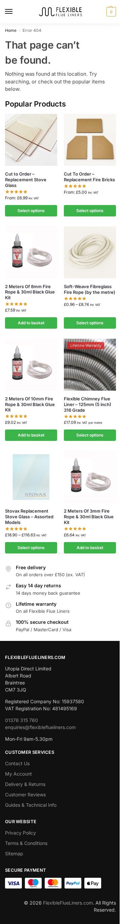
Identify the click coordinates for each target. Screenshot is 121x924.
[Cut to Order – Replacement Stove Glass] (31, 140)
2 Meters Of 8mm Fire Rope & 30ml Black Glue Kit (30, 292)
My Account (18, 774)
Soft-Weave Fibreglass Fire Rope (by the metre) (89, 289)
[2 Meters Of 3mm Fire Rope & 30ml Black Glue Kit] (90, 477)
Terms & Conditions (26, 843)
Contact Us (17, 763)
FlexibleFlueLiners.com (68, 903)
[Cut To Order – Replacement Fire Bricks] (90, 140)
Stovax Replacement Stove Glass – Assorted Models (29, 516)
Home (10, 30)
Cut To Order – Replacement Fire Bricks (89, 176)
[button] (110, 11)
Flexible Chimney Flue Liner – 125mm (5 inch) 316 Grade (87, 404)
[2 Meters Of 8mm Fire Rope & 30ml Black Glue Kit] (31, 252)
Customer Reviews (25, 794)
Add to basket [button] (31, 322)
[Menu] (15, 12)
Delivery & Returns (25, 784)
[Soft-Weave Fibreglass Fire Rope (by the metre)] (90, 252)
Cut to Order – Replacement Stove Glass (25, 179)
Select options (31, 210)
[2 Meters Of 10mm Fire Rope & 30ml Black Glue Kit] (31, 365)
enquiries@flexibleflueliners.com (40, 727)
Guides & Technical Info (30, 805)
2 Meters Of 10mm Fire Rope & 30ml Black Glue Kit (30, 404)
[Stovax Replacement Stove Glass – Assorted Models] (31, 477)
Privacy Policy (20, 833)
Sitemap (14, 853)
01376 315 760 (21, 720)
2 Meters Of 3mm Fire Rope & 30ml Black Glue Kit (89, 516)
